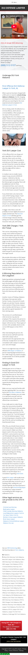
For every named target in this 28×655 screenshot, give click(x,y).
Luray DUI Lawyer (16, 649)
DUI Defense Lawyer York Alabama (12, 583)
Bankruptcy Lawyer (9, 509)
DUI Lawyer (10, 477)
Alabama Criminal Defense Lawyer (13, 521)
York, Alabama (19, 550)
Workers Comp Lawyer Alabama (13, 517)
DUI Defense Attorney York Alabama (13, 581)
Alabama (6, 555)
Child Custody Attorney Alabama (13, 511)
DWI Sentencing (12, 548)
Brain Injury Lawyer (9, 519)
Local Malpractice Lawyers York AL (13, 513)
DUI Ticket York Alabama (15, 597)
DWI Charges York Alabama (10, 602)
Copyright (4, 649)
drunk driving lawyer (19, 487)
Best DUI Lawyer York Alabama (11, 559)
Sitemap (21, 650)
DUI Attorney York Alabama (16, 578)
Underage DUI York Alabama (17, 614)
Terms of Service (13, 650)
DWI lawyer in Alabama (15, 351)
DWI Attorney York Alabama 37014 (12, 600)
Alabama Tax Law (8, 523)
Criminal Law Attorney (10, 507)
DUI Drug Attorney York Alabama (12, 586)
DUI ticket (20, 473)
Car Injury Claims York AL (10, 515)
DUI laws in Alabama (15, 392)
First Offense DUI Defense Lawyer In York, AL (13, 87)
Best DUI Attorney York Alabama (14, 557)
